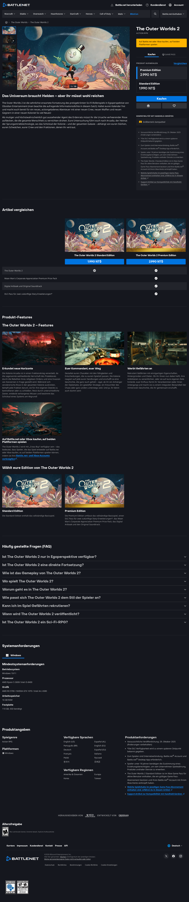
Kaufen (152, 54)
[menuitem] (10, 14)
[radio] (161, 73)
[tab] (13, 655)
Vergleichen (180, 63)
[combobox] (153, 14)
